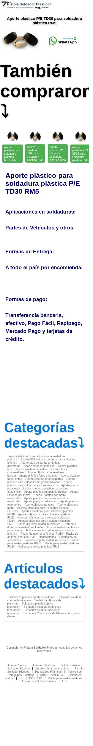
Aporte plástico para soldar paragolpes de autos (39, 483)
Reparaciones (47, 536)
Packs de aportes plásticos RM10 (41, 533)
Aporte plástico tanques (39, 504)
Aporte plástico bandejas (39, 466)
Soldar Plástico (70, 665)
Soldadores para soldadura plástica (46, 540)
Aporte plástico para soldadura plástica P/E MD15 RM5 (12, 154)
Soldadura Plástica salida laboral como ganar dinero (43, 615)
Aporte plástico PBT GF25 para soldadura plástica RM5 (80, 154)
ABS (65, 681)
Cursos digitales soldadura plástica (38, 524)
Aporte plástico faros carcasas (38, 475)
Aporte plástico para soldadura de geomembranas (41, 480)
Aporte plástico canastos (31, 469)
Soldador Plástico (19, 668)
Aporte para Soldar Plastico (39, 681)
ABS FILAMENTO (51, 675)
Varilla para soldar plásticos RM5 (38, 546)
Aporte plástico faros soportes (44, 478)
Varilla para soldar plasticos (65, 678)
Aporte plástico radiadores (40, 501)
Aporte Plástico (17, 665)
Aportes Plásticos (44, 665)
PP (21, 678)
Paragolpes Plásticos (48, 671)
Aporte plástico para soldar (52, 668)
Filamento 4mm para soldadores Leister (41, 525)
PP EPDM (35, 678)
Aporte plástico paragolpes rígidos (45, 491)
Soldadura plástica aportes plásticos (31, 597)
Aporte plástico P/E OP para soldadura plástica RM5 (57, 153)
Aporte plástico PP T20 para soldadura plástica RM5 (35, 153)
